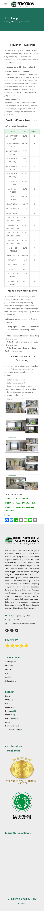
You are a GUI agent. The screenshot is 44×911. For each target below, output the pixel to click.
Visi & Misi (9, 666)
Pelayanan (15, 22)
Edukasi (8, 707)
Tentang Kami (10, 662)
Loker (7, 714)
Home (6, 22)
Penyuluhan (10, 726)
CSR (6, 673)
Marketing (9, 718)
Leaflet (8, 677)
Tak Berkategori (12, 729)
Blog (7, 700)
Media (7, 722)
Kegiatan (9, 711)
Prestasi (8, 669)
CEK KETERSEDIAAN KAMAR (16, 498)
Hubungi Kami (10, 681)
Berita (7, 696)
